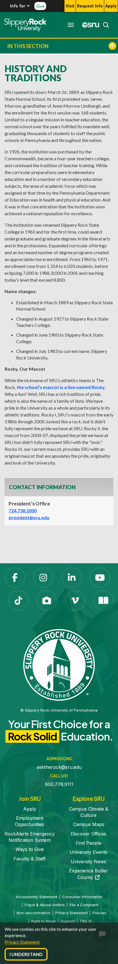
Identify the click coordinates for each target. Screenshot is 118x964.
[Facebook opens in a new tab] (15, 578)
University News (88, 861)
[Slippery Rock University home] (59, 664)
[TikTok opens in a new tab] (18, 600)
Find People (88, 843)
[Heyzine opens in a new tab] (103, 600)
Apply (111, 5)
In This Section (27, 46)
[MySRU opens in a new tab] (89, 24)
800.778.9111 (59, 784)
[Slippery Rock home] (25, 25)
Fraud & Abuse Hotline (45, 904)
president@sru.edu (29, 517)
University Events (88, 852)
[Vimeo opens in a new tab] (75, 600)
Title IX (86, 921)
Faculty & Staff (29, 859)
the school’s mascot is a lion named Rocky (61, 387)
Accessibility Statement (36, 896)
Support (68, 921)
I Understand (26, 954)
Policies (99, 912)
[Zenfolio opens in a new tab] (47, 600)
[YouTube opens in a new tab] (100, 578)
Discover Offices (88, 834)
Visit (70, 5)
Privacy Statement (22, 942)
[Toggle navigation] (71, 25)
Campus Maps (88, 824)
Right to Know (43, 921)
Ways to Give (29, 849)
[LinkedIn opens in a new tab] (72, 578)
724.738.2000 (23, 510)
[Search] (104, 24)
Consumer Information (82, 896)
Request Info (90, 5)
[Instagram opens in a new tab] (43, 578)
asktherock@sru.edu (59, 767)
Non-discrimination (33, 912)
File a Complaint (84, 904)
